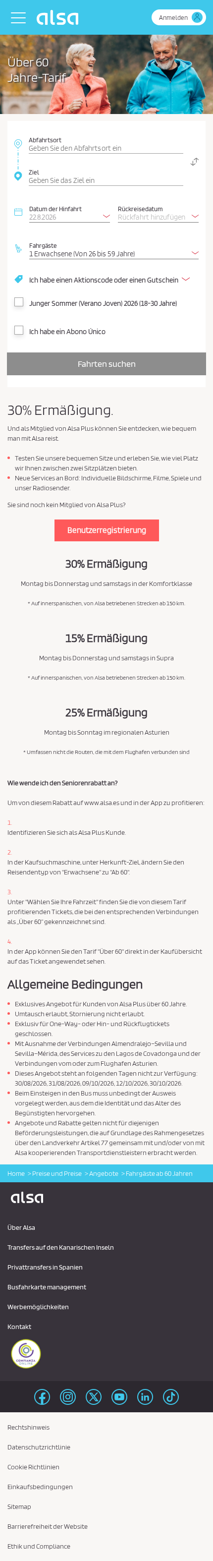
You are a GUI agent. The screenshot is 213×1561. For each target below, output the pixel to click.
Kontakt (19, 1326)
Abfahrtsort (45, 140)
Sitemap (19, 1506)
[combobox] (106, 143)
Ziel (34, 172)
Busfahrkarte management (46, 1287)
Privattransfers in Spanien (45, 1267)
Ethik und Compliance (38, 1546)
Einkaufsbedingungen (40, 1487)
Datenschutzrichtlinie (38, 1447)
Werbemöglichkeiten (38, 1307)
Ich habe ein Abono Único (67, 331)
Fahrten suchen (107, 363)
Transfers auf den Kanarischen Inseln (60, 1247)
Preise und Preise (57, 1173)
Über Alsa (21, 1227)
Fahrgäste (43, 245)
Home (16, 1173)
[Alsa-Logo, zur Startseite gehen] (60, 17)
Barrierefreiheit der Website (47, 1526)
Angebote (103, 1173)
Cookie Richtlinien (33, 1467)
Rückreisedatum (140, 209)
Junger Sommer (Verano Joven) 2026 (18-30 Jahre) (103, 303)
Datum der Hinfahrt (55, 209)
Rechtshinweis (28, 1427)
